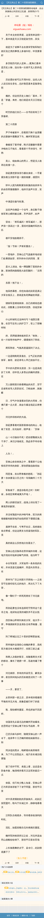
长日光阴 (22, 872)
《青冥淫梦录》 (9, 892)
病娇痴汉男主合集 (34, 892)
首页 (8, 915)
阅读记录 (16, 915)
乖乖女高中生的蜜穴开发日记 (26, 892)
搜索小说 (25, 915)
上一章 (7, 16)
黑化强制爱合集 (33, 888)
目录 (17, 16)
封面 (27, 16)
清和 (39, 872)
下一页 (37, 16)
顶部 (33, 915)
